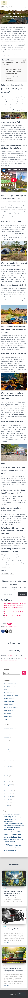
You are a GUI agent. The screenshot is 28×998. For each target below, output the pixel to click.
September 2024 (8, 764)
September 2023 (8, 797)
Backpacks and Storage (10, 683)
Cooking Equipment (9, 698)
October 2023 (7, 794)
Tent (16, 848)
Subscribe (22, 594)
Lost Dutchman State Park (12, 73)
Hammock (6, 829)
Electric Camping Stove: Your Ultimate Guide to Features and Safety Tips (13, 970)
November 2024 (8, 758)
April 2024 (6, 779)
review (7, 845)
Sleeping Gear (7, 713)
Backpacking (17, 814)
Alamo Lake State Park (11, 66)
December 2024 (8, 755)
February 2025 (8, 749)
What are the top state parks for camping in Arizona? (14, 63)
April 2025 (6, 743)
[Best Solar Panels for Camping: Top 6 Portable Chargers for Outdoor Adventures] (14, 878)
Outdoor (13, 832)
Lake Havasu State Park (12, 67)
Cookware (6, 823)
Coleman (6, 821)
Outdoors (5, 839)
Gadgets (21, 825)
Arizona (6, 626)
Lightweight (6, 831)
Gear (9, 827)
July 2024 (6, 770)
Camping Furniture (9, 692)
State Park (16, 626)
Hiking (10, 829)
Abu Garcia (6, 814)
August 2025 (7, 731)
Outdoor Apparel (8, 710)
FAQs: (7, 75)
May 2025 (6, 740)
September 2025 (8, 728)
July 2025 (6, 734)
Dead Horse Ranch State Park (13, 69)
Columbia (10, 821)
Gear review (14, 827)
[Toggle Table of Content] (23, 60)
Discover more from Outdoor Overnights (13, 77)
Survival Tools (8, 716)
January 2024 (7, 788)
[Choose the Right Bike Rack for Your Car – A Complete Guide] (14, 915)
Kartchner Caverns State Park (13, 71)
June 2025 (7, 737)
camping (11, 626)
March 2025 (7, 746)
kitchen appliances (16, 829)
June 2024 (7, 773)
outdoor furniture (7, 837)
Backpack (11, 814)
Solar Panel (12, 848)
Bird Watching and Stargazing (11, 686)
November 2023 (8, 791)
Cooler (10, 823)
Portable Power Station (18, 839)
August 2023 (7, 800)
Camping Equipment (18, 817)
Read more (6, 942)
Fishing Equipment (9, 704)
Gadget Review (16, 825)
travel (9, 850)
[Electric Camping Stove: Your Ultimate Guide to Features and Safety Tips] (14, 955)
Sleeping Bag (17, 845)
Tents (5, 719)
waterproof (13, 850)
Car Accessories (17, 819)
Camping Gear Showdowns (11, 695)
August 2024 (7, 767)
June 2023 (7, 806)
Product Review (9, 842)
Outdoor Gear (16, 837)
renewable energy (19, 841)
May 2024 (6, 776)
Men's (10, 831)
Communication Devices (17, 821)
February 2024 (8, 785)
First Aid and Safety (9, 701)
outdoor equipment (16, 834)
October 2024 (7, 761)
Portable (9, 839)
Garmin (6, 827)
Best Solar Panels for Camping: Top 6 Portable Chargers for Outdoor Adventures (13, 893)
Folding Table (10, 825)
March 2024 (7, 782)
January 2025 (7, 752)
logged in (10, 655)
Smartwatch (6, 848)
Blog (9, 623)
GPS (19, 827)
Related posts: (9, 80)
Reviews (12, 845)
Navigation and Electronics (11, 707)
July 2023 (6, 803)
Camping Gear (9, 819)
